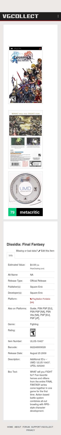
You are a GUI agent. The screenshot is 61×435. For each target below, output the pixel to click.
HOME (10, 426)
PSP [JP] (34, 318)
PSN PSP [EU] (45, 308)
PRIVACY (30, 430)
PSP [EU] (45, 314)
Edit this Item (47, 250)
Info (11, 255)
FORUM (26, 426)
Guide (33, 308)
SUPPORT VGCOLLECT (42, 426)
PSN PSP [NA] (37, 311)
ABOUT (17, 426)
